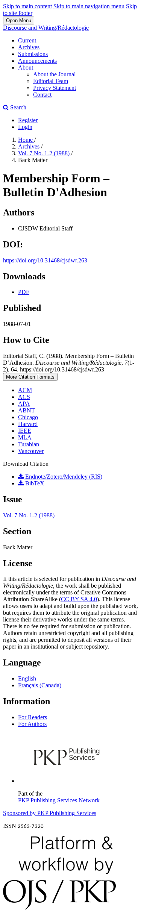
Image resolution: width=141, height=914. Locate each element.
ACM (25, 390)
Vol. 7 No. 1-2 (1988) (44, 153)
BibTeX (34, 483)
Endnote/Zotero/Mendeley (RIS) (63, 476)
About (25, 67)
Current (27, 40)
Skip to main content (27, 6)
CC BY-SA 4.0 (79, 599)
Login (25, 127)
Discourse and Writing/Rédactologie (46, 27)
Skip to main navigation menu (88, 6)
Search (17, 107)
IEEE (24, 430)
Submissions (33, 54)
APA (24, 403)
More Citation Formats (30, 377)
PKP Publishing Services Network (59, 800)
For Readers (32, 717)
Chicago (28, 417)
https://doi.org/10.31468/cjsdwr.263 (45, 260)
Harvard (28, 424)
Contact (42, 94)
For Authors (32, 724)
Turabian (28, 444)
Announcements (37, 61)
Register (28, 120)
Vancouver (31, 451)
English (27, 678)
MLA (25, 437)
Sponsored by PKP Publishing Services (49, 813)
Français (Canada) (39, 685)
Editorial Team (50, 81)
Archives (28, 47)
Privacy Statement (54, 88)
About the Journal (54, 74)
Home (26, 139)
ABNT (26, 410)
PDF (23, 292)
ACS (24, 397)
